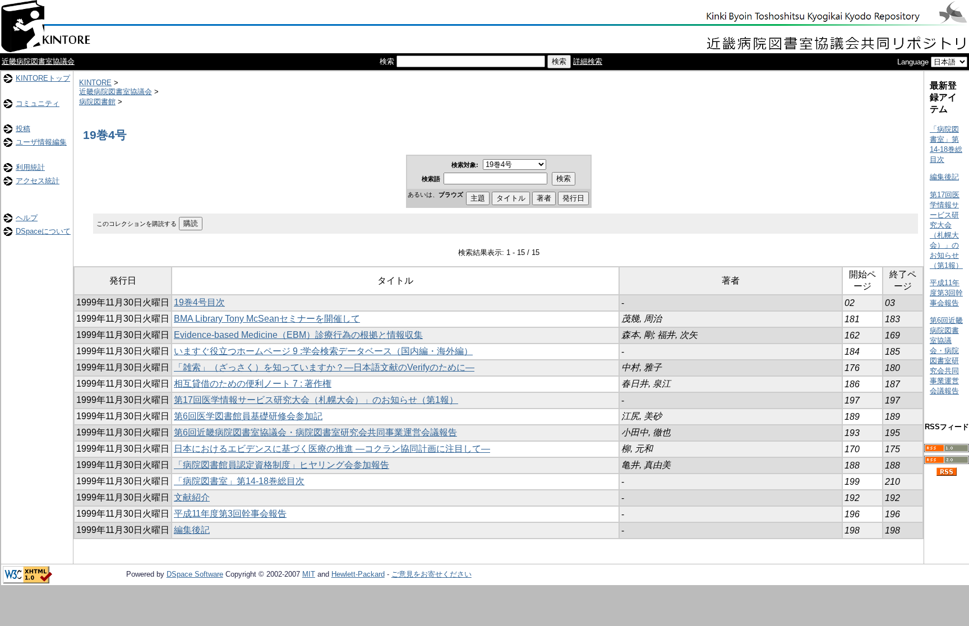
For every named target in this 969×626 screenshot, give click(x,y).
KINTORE (95, 82)
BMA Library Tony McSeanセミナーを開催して (267, 318)
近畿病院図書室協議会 (38, 61)
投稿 (23, 128)
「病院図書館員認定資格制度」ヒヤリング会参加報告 (281, 465)
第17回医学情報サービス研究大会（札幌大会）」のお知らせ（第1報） (316, 400)
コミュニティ (37, 103)
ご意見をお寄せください (431, 574)
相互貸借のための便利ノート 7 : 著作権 (252, 383)
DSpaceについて (43, 231)
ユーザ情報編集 (41, 142)
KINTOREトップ (43, 78)
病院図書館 (97, 102)
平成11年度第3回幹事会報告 (230, 513)
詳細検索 (587, 61)
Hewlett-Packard (358, 574)
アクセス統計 (37, 181)
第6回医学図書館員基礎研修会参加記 (248, 416)
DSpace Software (195, 574)
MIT (308, 574)
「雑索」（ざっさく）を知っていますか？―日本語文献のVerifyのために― (324, 367)
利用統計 (30, 167)
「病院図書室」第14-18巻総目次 (239, 481)
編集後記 (192, 530)
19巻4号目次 (199, 302)
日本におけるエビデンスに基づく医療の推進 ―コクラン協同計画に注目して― (332, 448)
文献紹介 (192, 497)
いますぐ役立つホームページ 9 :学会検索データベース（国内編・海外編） (323, 351)
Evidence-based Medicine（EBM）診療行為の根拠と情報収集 (298, 335)
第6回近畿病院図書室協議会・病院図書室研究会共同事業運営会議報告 (315, 432)
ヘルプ (27, 218)
